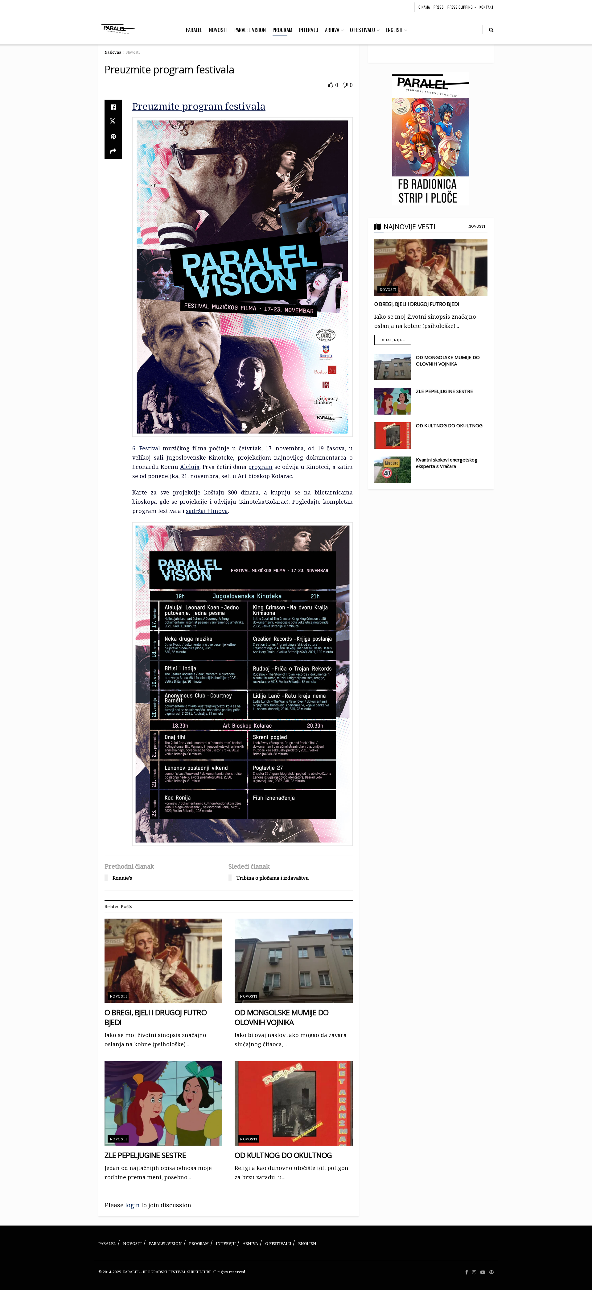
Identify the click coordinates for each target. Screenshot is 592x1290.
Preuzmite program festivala (198, 106)
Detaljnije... (395, 338)
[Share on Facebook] (113, 107)
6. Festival (146, 448)
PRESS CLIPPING (460, 7)
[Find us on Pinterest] (491, 1272)
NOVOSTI (218, 30)
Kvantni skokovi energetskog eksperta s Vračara (446, 463)
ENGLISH (394, 30)
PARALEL (194, 30)
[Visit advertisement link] (431, 138)
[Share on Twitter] (113, 121)
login (132, 1205)
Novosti (133, 52)
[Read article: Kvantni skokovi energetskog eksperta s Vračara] (392, 470)
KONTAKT (486, 7)
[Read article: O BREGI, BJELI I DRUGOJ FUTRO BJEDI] (163, 961)
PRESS (439, 7)
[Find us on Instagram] (474, 1272)
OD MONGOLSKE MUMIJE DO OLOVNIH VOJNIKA (281, 1017)
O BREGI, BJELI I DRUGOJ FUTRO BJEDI (156, 1017)
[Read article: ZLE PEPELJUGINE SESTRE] (163, 1103)
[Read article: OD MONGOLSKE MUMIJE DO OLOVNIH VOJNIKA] (293, 961)
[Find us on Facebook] (466, 1272)
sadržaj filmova (207, 511)
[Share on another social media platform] (113, 151)
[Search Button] (491, 29)
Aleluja (189, 466)
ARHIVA (332, 30)
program (260, 466)
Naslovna (113, 52)
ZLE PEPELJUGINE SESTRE (145, 1155)
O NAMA (424, 7)
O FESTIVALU (362, 30)
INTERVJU (308, 30)
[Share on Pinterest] (113, 136)
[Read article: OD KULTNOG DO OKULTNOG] (293, 1103)
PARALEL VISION (250, 30)
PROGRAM (282, 30)
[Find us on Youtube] (482, 1272)
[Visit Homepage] (118, 29)
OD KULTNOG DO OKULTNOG (283, 1155)
